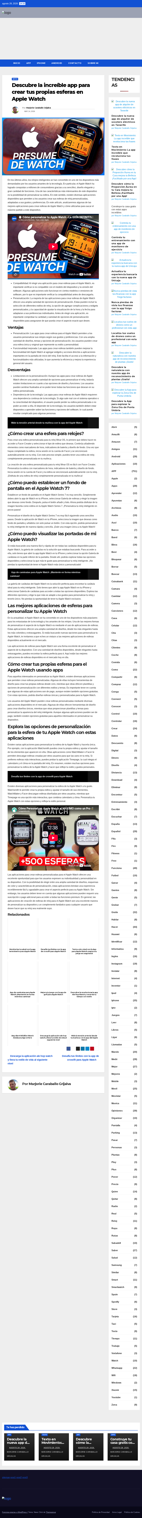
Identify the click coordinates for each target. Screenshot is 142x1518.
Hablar (115, 919)
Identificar (116, 941)
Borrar (114, 567)
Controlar (116, 721)
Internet (115, 978)
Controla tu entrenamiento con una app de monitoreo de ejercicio (123, 243)
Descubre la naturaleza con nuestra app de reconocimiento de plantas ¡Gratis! (123, 373)
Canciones (117, 611)
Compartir (116, 677)
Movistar (116, 1096)
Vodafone (116, 1353)
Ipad (113, 993)
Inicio (16, 63)
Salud (114, 1258)
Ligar (114, 1037)
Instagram (116, 964)
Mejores (115, 1074)
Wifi (113, 1375)
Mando (115, 1052)
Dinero (115, 758)
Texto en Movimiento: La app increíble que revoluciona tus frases (123, 152)
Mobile (115, 1081)
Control (115, 714)
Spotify (115, 1302)
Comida (115, 662)
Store (114, 1309)
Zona (114, 1405)
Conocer (116, 706)
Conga (115, 692)
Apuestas (116, 500)
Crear (114, 728)
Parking (115, 1133)
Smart (114, 1280)
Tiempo (115, 1338)
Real (113, 1213)
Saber (114, 1250)
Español (115, 831)
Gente (114, 897)
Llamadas (116, 1044)
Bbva (114, 545)
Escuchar (116, 817)
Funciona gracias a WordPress (14, 1512)
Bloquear (116, 559)
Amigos (115, 449)
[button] (138, 63)
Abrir (114, 427)
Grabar (115, 905)
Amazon (115, 442)
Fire (113, 846)
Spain (114, 1294)
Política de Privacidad (101, 1512)
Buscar (115, 574)
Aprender (116, 493)
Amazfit (115, 434)
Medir (114, 1059)
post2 (19, 1477)
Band (114, 537)
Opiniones (117, 1111)
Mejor (114, 1066)
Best (113, 552)
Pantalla (115, 1125)
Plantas (115, 1155)
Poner (114, 1177)
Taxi (113, 1324)
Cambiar (116, 596)
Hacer (114, 927)
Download (116, 780)
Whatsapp (116, 1368)
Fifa (113, 839)
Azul (113, 522)
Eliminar (115, 787)
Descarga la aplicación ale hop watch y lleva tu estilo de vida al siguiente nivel (30, 1059)
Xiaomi (115, 1390)
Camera (115, 603)
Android (56, 63)
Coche (115, 655)
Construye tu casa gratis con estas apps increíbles (123, 209)
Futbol (114, 875)
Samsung (116, 1265)
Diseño (115, 765)
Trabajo (115, 1346)
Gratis (114, 912)
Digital (114, 750)
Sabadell (116, 1243)
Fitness (115, 853)
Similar (115, 1272)
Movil (114, 1088)
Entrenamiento (119, 802)
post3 (25, 1477)
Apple (114, 478)
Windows (116, 1383)
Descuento (117, 743)
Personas (116, 1147)
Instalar (115, 971)
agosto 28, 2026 (17, 1448)
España (115, 824)
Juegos (115, 1015)
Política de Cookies (132, 1512)
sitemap (6, 1477)
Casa (114, 618)
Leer (113, 1022)
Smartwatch (117, 1287)
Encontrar (116, 794)
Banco (115, 530)
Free (113, 861)
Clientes (115, 647)
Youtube (116, 1397)
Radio (114, 1206)
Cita (113, 633)
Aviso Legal (117, 1512)
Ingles (114, 956)
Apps (114, 486)
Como (114, 670)
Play (113, 1162)
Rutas (114, 1236)
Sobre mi (93, 63)
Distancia (116, 772)
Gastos (115, 890)
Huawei (115, 934)
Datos (114, 736)
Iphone (41, 63)
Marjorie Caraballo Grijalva (38, 108)
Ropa (114, 1228)
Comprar (116, 684)
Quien (114, 1191)
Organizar (116, 1118)
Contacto (75, 63)
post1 (13, 1477)
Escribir (115, 809)
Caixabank (117, 581)
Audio (114, 515)
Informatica (117, 949)
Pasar (114, 1140)
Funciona (116, 868)
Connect (116, 699)
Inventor (116, 986)
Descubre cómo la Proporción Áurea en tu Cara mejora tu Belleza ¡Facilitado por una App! (124, 190)
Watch (15, 79)
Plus (113, 1169)
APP (28, 63)
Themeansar (51, 1512)
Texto (114, 1331)
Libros (114, 1030)
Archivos (116, 508)
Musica (115, 1103)
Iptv (113, 1008)
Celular (115, 625)
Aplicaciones (118, 464)
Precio (114, 1184)
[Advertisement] (71, 38)
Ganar (114, 883)
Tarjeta (115, 1316)
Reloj (114, 1221)
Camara (115, 589)
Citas (114, 640)
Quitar (114, 1199)
